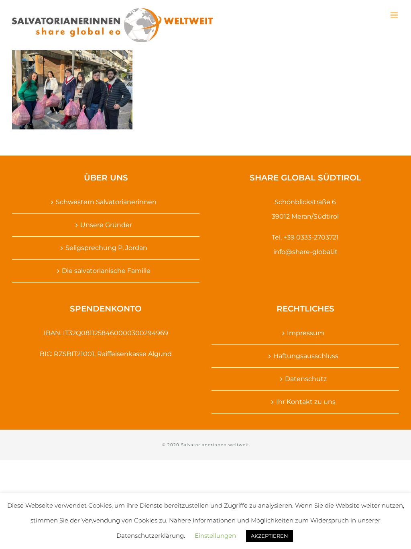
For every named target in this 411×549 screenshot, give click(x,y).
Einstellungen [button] (215, 535)
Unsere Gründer (106, 225)
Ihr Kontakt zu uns (306, 402)
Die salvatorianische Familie (106, 270)
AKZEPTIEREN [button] (269, 536)
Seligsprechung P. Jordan (106, 248)
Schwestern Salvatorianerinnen (106, 202)
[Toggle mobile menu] (395, 15)
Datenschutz (306, 379)
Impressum (305, 333)
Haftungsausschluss (305, 356)
